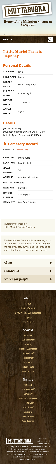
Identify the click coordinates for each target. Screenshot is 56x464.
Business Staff (28, 339)
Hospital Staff (28, 353)
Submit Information (28, 308)
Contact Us (11, 270)
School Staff (28, 358)
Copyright (28, 317)
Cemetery (28, 344)
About (8, 262)
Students (28, 362)
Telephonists (28, 367)
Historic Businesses (28, 348)
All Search (28, 335)
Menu (6, 39)
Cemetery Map (22, 149)
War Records (28, 371)
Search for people (16, 279)
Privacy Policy (28, 322)
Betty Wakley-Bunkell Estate (28, 313)
